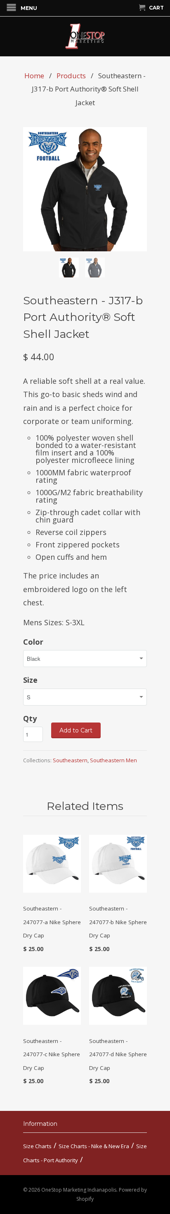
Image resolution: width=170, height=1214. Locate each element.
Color (33, 642)
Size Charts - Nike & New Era (94, 1146)
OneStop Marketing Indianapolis (78, 1189)
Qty (30, 718)
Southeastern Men (113, 760)
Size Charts (37, 1146)
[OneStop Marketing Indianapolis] (85, 36)
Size (30, 680)
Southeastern (70, 760)
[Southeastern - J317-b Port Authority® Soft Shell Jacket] (85, 189)
